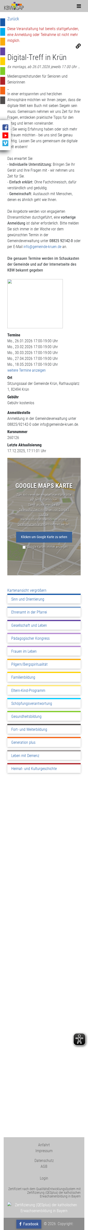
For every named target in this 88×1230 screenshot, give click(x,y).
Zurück (13, 18)
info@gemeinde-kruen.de (42, 246)
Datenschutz (44, 1160)
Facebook (30, 1224)
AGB (44, 1166)
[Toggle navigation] (79, 6)
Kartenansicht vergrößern (26, 590)
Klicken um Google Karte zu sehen (44, 537)
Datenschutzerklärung (31, 524)
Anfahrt (44, 1145)
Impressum (44, 1150)
